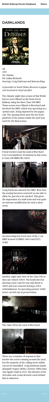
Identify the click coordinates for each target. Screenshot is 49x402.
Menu (44, 4)
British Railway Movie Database (19, 4)
